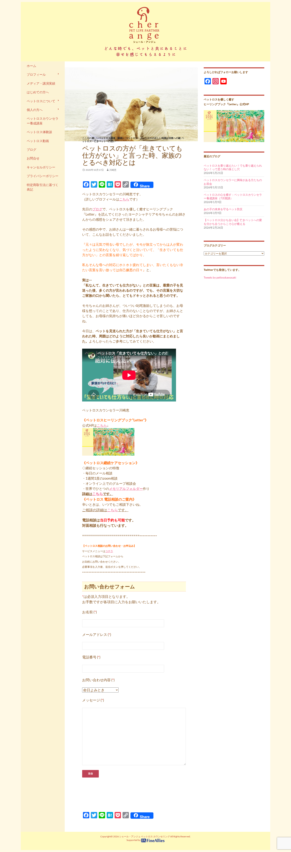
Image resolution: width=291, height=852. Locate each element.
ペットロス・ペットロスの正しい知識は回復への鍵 (153, 137)
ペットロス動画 (38, 141)
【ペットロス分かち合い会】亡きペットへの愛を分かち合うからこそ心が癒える (233, 221)
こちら (124, 199)
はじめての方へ (38, 92)
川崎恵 (112, 169)
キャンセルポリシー (41, 167)
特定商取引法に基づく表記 (42, 187)
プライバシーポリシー (42, 176)
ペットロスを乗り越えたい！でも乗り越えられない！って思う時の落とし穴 (233, 167)
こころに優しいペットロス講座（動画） (103, 137)
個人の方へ (35, 110)
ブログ (97, 209)
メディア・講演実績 (41, 83)
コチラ (109, 551)
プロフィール (36, 74)
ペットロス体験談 (39, 132)
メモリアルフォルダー (126, 489)
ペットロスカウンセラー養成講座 (42, 121)
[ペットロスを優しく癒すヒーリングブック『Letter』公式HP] (234, 125)
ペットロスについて (41, 101)
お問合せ (33, 158)
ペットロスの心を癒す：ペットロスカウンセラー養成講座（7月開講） (233, 196)
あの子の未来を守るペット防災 (223, 209)
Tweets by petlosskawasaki (220, 277)
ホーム (31, 66)
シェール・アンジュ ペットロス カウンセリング (144, 836)
